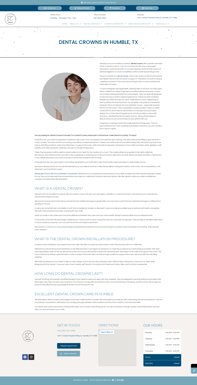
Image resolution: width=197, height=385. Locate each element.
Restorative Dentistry (140, 24)
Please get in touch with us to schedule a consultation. (56, 174)
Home (64, 24)
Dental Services (92, 24)
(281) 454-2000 (100, 18)
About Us (74, 24)
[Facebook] (25, 357)
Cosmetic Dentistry (114, 24)
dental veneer (122, 76)
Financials (161, 24)
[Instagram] (31, 357)
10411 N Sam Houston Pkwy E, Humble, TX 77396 (157, 18)
